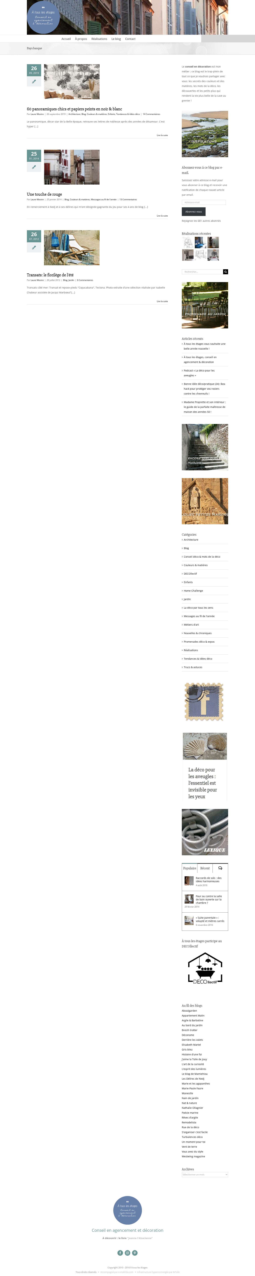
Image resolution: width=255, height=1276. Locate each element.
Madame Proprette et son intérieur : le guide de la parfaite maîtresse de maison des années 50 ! (205, 406)
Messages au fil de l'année (104, 199)
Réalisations (191, 650)
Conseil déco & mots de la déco (202, 556)
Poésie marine (190, 1112)
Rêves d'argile (190, 1117)
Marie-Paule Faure (192, 1088)
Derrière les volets (192, 1039)
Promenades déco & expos (199, 641)
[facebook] (120, 1253)
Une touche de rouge (44, 194)
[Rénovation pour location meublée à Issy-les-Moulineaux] (213, 255)
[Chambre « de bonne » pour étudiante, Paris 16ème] (188, 242)
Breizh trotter (189, 1030)
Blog (84, 114)
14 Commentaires (151, 114)
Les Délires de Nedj (193, 1078)
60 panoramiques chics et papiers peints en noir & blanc (74, 109)
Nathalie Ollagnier (192, 1107)
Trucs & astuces (193, 667)
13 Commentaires (128, 199)
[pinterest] (135, 1253)
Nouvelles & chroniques (198, 633)
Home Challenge (193, 590)
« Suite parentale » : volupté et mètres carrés (210, 919)
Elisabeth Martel (191, 1044)
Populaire (189, 868)
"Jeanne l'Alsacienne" (140, 1238)
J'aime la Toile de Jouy (194, 1059)
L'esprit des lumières (194, 1069)
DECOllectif (190, 573)
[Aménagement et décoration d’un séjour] (200, 255)
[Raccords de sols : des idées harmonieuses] (189, 878)
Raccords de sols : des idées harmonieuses (209, 879)
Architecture (74, 114)
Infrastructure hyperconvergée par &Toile (158, 1272)
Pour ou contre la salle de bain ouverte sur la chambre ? (209, 899)
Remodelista (189, 1122)
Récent (205, 868)
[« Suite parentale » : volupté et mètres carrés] (189, 918)
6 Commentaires (85, 280)
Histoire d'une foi (192, 1054)
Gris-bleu (187, 1049)
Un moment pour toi (193, 1141)
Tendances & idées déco (128, 114)
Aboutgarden (189, 1010)
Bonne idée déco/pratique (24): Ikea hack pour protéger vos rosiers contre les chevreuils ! (204, 388)
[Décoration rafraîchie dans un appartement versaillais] (200, 242)
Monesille (187, 1093)
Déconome (188, 1035)
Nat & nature (189, 1103)
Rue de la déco (190, 1127)
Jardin (71, 280)
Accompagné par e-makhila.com (116, 1272)
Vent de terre (189, 1146)
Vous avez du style (192, 1151)
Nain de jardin (190, 1098)
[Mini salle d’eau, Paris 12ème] (213, 242)
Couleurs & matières (97, 114)
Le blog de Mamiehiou (195, 1073)
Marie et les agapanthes (196, 1083)
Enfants (111, 114)
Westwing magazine (193, 1156)
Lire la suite (162, 135)
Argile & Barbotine (192, 1020)
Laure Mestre (37, 114)
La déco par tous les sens (198, 607)
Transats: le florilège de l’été (50, 275)
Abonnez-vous (193, 211)
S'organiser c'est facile (195, 1132)
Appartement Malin (193, 1015)
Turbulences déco (192, 1137)
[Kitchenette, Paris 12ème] (188, 255)
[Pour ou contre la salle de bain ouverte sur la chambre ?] (189, 896)
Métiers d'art (191, 624)
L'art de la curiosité (193, 1064)
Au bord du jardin (192, 1025)
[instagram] (127, 1253)
